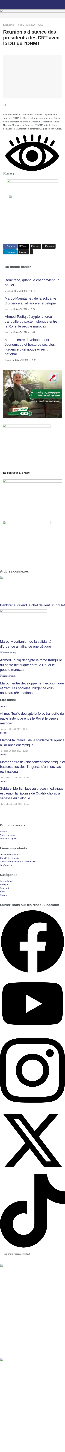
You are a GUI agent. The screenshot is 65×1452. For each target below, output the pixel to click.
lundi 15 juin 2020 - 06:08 (30, 25)
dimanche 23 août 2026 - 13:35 (14, 777)
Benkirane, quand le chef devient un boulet (32, 605)
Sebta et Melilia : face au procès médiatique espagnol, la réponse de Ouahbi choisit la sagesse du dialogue (31, 793)
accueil (3, 706)
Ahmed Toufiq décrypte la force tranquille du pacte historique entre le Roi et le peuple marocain (31, 321)
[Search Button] (61, 4)
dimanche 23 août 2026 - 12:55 (14, 804)
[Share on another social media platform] (31, 251)
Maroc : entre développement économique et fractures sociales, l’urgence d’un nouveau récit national (32, 688)
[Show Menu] (3, 4)
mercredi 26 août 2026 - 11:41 (14, 729)
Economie (8, 25)
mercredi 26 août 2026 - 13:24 (14, 751)
